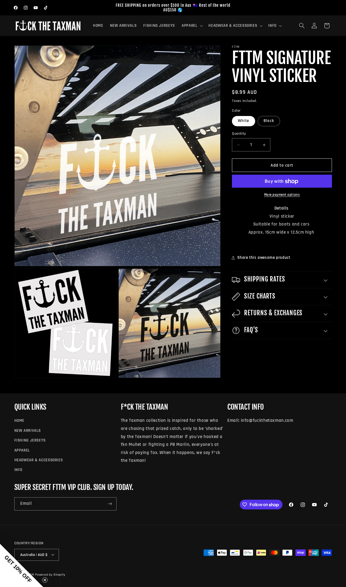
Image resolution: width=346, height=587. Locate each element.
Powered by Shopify (50, 574)
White (243, 121)
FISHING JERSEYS (30, 440)
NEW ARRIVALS (27, 430)
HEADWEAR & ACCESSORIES (38, 460)
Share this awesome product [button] (263, 257)
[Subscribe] (110, 503)
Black (269, 121)
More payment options (282, 195)
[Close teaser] (45, 580)
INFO (18, 470)
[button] (191, 26)
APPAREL (22, 450)
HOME (19, 420)
